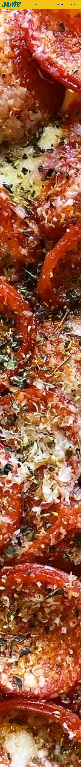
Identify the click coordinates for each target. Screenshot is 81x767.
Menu (46, 4)
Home (35, 4)
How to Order (59, 4)
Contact (73, 4)
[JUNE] (13, 4)
